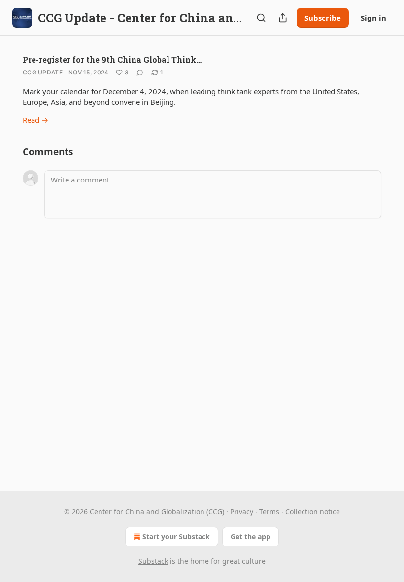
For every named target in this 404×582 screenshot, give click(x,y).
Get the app (250, 536)
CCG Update (43, 72)
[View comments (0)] (140, 72)
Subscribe (322, 18)
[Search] (261, 18)
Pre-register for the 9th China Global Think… (112, 59)
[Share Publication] (283, 18)
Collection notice (312, 511)
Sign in (373, 18)
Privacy (241, 511)
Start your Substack (176, 536)
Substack (153, 561)
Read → (35, 120)
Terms (269, 511)
